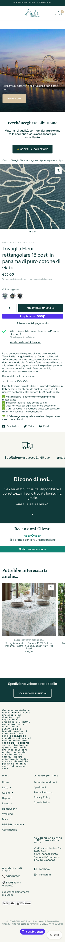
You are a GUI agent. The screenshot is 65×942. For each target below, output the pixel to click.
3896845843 (13, 882)
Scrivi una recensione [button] (32, 549)
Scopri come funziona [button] (32, 693)
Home (5, 782)
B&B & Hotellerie (12, 824)
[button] (14, 98)
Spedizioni (40, 787)
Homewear (8, 808)
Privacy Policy (42, 797)
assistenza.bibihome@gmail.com (15, 893)
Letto (5, 787)
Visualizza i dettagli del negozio (25, 342)
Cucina (6, 792)
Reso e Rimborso (43, 792)
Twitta (31, 426)
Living (5, 803)
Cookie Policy (42, 802)
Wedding (7, 813)
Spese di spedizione (23, 279)
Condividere (12, 426)
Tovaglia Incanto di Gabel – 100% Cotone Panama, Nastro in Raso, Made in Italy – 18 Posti (29, 646)
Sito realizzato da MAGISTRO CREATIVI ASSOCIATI (37, 923)
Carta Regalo (9, 829)
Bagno (6, 798)
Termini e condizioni (45, 782)
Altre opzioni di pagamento (32, 323)
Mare (5, 819)
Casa (5, 160)
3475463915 (13, 876)
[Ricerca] (54, 13)
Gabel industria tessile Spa (29, 640)
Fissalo (46, 426)
